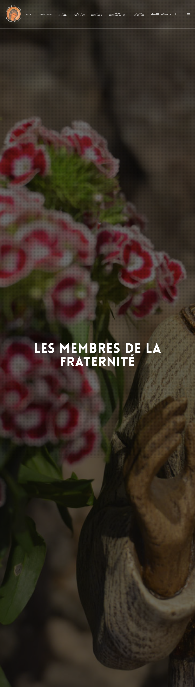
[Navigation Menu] (189, 14)
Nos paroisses (79, 14)
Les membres (63, 14)
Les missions (96, 14)
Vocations (46, 14)
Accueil (30, 14)
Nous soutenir (139, 14)
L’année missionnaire (117, 14)
